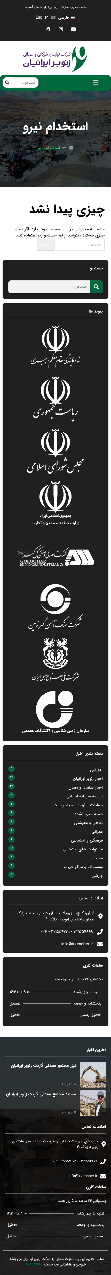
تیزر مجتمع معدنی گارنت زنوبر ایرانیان (43, 1065)
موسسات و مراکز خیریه (83, 867)
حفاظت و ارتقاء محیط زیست (78, 805)
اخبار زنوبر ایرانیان (88, 778)
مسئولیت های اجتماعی (83, 849)
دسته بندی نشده (89, 814)
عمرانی (97, 831)
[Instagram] (61, 29)
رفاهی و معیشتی (88, 822)
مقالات (97, 858)
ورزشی (97, 875)
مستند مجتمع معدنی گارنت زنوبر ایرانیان (41, 1094)
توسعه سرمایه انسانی (84, 796)
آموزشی (96, 770)
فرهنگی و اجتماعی (87, 840)
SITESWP (33, 1264)
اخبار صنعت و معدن (86, 787)
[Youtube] (73, 29)
